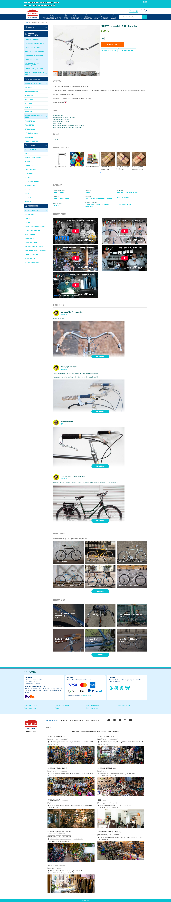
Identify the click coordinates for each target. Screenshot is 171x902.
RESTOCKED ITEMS (124, 205)
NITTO (88, 192)
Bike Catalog (63, 739)
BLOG (63, 720)
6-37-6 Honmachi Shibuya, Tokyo (109, 837)
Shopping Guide (86, 695)
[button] (145, 2)
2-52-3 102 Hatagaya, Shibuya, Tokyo (60, 839)
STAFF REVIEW (91, 720)
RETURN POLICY (93, 705)
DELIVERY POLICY (31, 705)
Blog (57, 739)
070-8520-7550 (126, 805)
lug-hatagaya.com (53, 803)
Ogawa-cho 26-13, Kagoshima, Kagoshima (111, 773)
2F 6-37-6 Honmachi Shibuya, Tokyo (60, 871)
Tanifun (64, 314)
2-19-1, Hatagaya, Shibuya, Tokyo (59, 805)
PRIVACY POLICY (125, 705)
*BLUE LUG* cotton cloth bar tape (92, 167)
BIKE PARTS (109, 198)
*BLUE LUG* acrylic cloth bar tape (77, 167)
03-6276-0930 (125, 837)
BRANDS (87, 190)
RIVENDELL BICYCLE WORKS (127, 192)
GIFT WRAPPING (31, 708)
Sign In (141, 11)
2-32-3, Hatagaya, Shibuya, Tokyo (59, 741)
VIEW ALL (100, 591)
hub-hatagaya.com (103, 803)
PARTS (56, 206)
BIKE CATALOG (75, 720)
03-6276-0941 (77, 871)
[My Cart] (145, 11)
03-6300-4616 (75, 805)
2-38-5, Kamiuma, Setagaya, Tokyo (109, 741)
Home (26, 22)
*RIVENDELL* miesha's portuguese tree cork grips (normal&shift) (138, 168)
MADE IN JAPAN (123, 197)
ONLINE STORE (52, 720)
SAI (59, 836)
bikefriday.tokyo (102, 834)
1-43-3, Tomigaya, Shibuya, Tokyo (59, 773)
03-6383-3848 (78, 839)
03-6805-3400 (126, 741)
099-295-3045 (130, 773)
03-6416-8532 (76, 773)
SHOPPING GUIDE (62, 705)
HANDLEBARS (59, 192)
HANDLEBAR (64, 198)
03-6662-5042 (76, 741)
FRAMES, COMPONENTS (59, 190)
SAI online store (67, 836)
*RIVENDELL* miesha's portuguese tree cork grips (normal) (107, 168)
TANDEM (52, 836)
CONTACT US (92, 708)
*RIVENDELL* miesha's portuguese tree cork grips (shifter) (122, 168)
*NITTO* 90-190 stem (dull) (60, 167)
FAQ (57, 708)
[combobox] (130, 17)
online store (51, 868)
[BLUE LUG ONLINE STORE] (32, 13)
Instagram (51, 739)
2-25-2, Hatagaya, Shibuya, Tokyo (109, 805)
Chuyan (64, 424)
